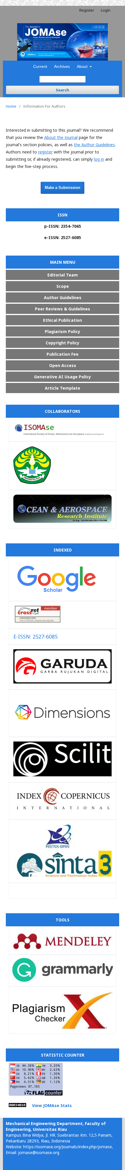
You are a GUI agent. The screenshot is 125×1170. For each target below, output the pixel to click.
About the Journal (61, 137)
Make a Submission (62, 187)
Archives (62, 66)
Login (105, 10)
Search (62, 90)
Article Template (62, 388)
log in (99, 159)
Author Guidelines (62, 297)
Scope (62, 286)
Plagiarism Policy (62, 331)
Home (11, 106)
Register (86, 10)
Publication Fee (62, 354)
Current (40, 66)
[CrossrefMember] (37, 620)
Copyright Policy (62, 343)
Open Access (62, 365)
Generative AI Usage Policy (62, 376)
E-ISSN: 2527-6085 (35, 636)
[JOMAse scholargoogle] (56, 592)
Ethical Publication (62, 320)
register (45, 152)
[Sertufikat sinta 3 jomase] (62, 874)
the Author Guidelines (94, 144)
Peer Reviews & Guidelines (62, 309)
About (83, 66)
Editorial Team (62, 275)
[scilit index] (62, 774)
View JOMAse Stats (52, 1105)
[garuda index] (62, 681)
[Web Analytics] (17, 1105)
